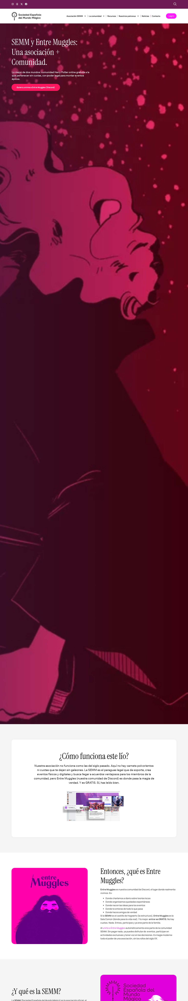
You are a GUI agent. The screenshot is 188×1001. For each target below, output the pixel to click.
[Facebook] (26, 4)
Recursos (111, 16)
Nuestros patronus (127, 16)
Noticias (145, 16)
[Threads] (17, 4)
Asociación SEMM (75, 16)
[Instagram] (13, 4)
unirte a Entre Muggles (114, 928)
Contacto (156, 16)
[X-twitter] (21, 4)
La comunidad (95, 16)
